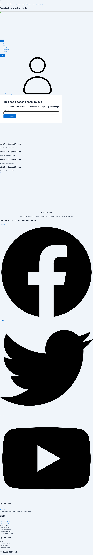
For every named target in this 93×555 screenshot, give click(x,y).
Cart (4, 45)
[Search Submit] (5, 116)
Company (5, 47)
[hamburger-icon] (2, 41)
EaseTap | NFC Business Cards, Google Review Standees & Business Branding (21, 4)
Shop (4, 44)
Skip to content (9, 1)
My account (6, 49)
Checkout (5, 51)
